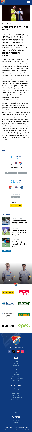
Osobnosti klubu (16, 376)
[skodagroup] (8, 304)
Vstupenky (16, 389)
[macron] (8, 326)
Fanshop (16, 422)
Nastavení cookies (14, 429)
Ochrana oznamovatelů (16, 378)
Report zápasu (12, 173)
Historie (16, 363)
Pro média (16, 374)
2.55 (12, 206)
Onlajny (23, 173)
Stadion (16, 370)
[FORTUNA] (8, 293)
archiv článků (7, 251)
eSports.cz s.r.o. (25, 429)
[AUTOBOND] (8, 315)
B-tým (16, 410)
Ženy (16, 412)
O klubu (16, 361)
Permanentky (16, 391)
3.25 (16, 206)
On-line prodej (16, 395)
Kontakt (16, 368)
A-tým (16, 408)
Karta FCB (16, 380)
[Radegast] (24, 304)
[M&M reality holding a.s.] (24, 293)
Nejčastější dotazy (16, 399)
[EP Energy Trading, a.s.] (24, 326)
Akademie (16, 420)
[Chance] (24, 315)
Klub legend (16, 372)
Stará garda (16, 365)
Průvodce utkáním (16, 393)
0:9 (16, 163)
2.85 (20, 206)
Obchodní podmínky (16, 397)
